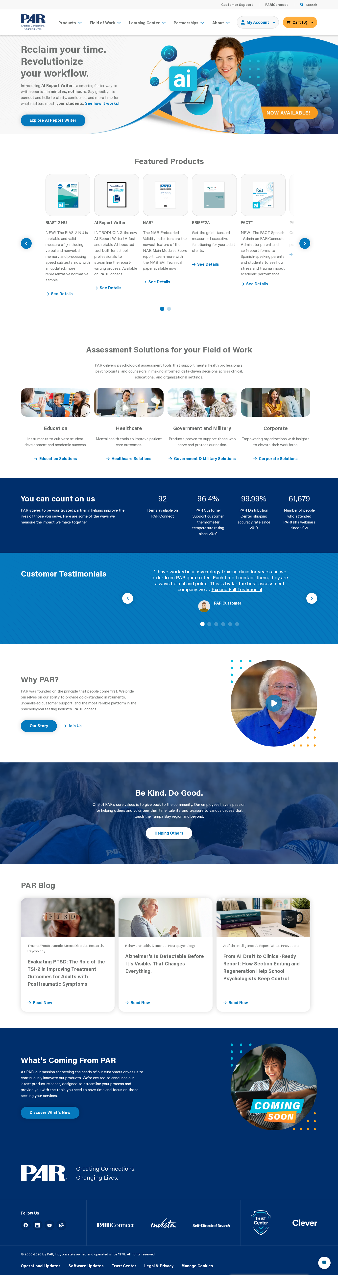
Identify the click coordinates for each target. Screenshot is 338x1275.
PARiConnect (276, 4)
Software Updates (86, 1265)
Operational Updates (41, 1265)
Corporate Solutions (278, 458)
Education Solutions (58, 458)
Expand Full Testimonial (237, 589)
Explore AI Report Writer (53, 120)
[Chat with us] (324, 1263)
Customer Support (237, 4)
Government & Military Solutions (205, 458)
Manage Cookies (197, 1265)
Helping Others (169, 833)
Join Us (75, 725)
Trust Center (124, 1265)
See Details (62, 293)
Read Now (42, 1002)
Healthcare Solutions (131, 458)
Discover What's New (50, 1112)
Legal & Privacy (158, 1265)
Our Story (39, 725)
